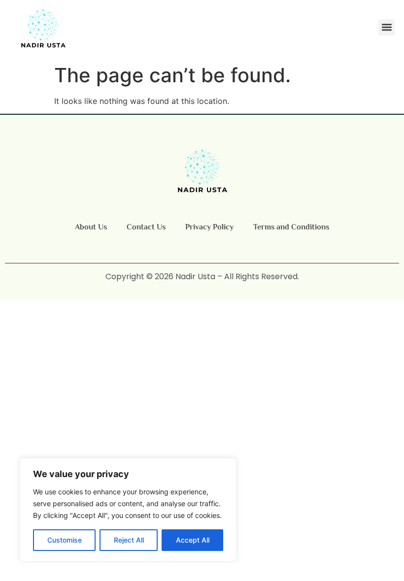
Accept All (192, 540)
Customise (64, 540)
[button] (386, 27)
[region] (128, 509)
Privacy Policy (209, 227)
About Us (91, 227)
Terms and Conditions (291, 227)
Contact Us (146, 227)
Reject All (129, 540)
